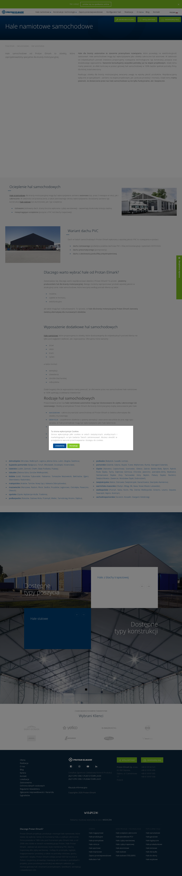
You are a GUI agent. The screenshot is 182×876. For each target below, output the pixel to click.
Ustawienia (59, 446)
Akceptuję (73, 446)
